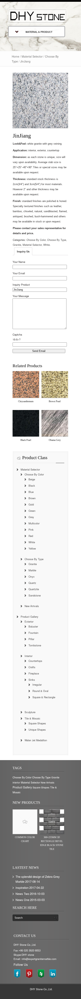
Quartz (32, 583)
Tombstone (35, 645)
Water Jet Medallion (36, 740)
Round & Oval (40, 691)
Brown (32, 498)
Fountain (33, 633)
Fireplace (34, 673)
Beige (32, 479)
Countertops (35, 661)
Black (32, 485)
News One (22, 900)
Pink (31, 529)
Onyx (32, 576)
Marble (32, 570)
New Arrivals (32, 606)
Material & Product (39, 32)
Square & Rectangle (43, 697)
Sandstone (35, 595)
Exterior (29, 621)
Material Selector (32, 56)
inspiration (22, 887)
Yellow (32, 548)
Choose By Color (36, 240)
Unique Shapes (37, 729)
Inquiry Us (23, 251)
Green (32, 511)
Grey (31, 517)
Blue (31, 492)
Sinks (32, 680)
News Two (22, 894)
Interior (28, 656)
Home (15, 56)
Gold (31, 504)
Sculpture (30, 712)
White (46, 245)
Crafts (32, 667)
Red (31, 536)
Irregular (37, 684)
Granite (17, 245)
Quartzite (34, 589)
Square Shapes (37, 723)
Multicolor (34, 523)
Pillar (31, 639)
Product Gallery (29, 616)
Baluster (33, 626)
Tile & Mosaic (32, 718)
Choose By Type (56, 240)
